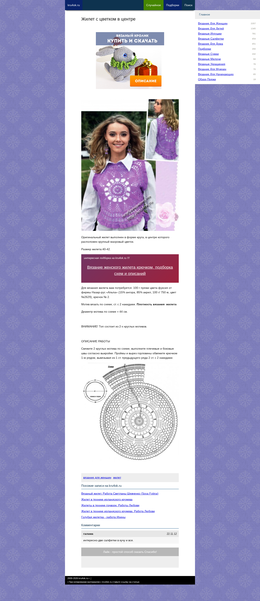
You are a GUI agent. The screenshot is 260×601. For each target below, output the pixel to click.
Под (172, 5)
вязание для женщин (97, 477)
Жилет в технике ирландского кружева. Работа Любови (118, 511)
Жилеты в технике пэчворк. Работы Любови (110, 505)
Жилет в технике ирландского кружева (106, 499)
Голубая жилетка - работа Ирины (103, 517)
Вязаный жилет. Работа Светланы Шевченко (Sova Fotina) (119, 493)
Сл (153, 5)
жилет (117, 477)
